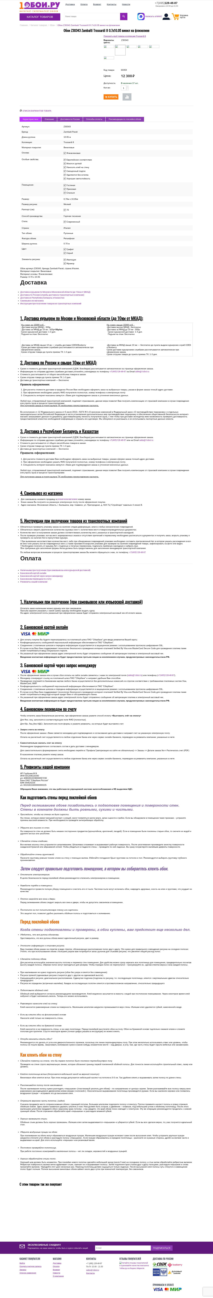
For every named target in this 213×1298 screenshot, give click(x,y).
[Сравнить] (127, 97)
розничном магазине (67, 499)
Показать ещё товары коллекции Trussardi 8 (125, 36)
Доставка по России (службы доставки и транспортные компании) (52, 295)
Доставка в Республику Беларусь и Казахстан (42, 298)
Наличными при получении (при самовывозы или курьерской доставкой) (55, 570)
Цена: (107, 75)
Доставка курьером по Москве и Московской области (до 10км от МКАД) (55, 292)
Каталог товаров (40, 16)
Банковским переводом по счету (35, 579)
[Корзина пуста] (175, 19)
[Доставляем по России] (167, 1289)
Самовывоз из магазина (32, 301)
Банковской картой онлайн (33, 573)
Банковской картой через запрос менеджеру (41, 576)
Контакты (90, 1273)
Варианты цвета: (109, 41)
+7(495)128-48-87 (118, 371)
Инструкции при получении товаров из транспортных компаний (50, 303)
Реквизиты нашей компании (33, 582)
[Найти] (123, 16)
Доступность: (110, 83)
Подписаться (161, 1248)
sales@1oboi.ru (142, 371)
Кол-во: (107, 87)
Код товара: (109, 70)
